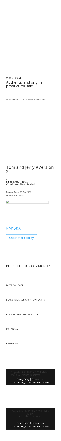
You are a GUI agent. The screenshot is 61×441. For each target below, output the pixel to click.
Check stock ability (21, 238)
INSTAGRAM (12, 328)
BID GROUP (12, 343)
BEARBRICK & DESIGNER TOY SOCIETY (25, 299)
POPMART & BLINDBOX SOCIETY (22, 314)
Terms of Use (38, 423)
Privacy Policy (23, 379)
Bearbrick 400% (18, 99)
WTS (8, 99)
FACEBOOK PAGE (14, 285)
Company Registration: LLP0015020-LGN (30, 426)
